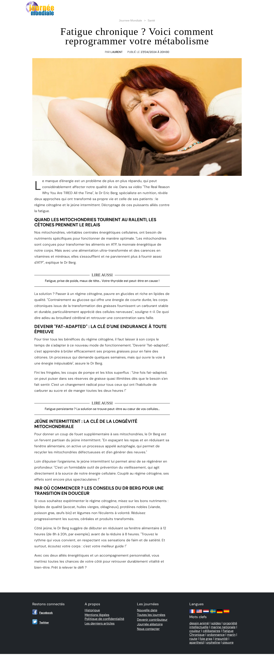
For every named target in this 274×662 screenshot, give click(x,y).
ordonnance (216, 635)
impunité (221, 639)
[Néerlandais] (206, 613)
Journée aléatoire (150, 624)
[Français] (192, 613)
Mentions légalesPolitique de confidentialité (104, 617)
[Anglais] (199, 613)
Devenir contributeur (152, 619)
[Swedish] (213, 613)
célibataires (211, 631)
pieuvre (227, 642)
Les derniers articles (100, 623)
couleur (194, 631)
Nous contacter (148, 629)
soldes (216, 623)
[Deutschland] (220, 613)
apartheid (196, 642)
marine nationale (223, 627)
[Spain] (226, 613)
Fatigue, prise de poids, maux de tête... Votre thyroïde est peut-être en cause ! (102, 281)
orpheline (213, 642)
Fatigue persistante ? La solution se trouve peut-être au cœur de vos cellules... (102, 409)
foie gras (206, 639)
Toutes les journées (151, 615)
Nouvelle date (147, 610)
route (193, 639)
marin (231, 635)
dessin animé (199, 623)
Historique (92, 610)
